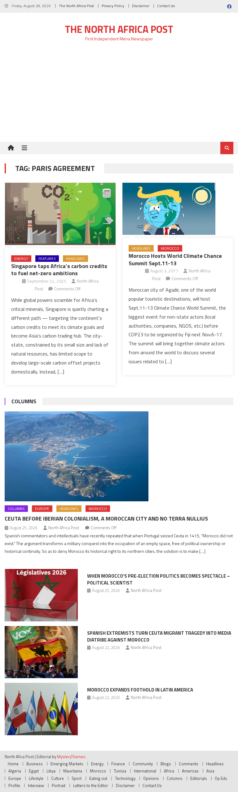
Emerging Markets (67, 764)
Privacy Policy (113, 6)
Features (47, 259)
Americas (190, 771)
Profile (14, 785)
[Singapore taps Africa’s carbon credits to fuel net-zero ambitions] (60, 214)
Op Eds (221, 778)
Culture (57, 778)
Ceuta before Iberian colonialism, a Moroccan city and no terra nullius (106, 518)
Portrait (58, 785)
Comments (188, 764)
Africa (169, 771)
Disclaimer (140, 6)
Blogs (166, 764)
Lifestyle (36, 778)
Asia (210, 771)
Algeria (14, 771)
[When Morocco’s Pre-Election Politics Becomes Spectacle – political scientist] (41, 595)
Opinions (151, 778)
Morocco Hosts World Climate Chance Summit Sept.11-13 (175, 259)
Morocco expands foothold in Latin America (140, 689)
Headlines (75, 259)
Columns (23, 401)
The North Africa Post (76, 6)
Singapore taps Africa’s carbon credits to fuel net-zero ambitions (59, 269)
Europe (42, 509)
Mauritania (72, 771)
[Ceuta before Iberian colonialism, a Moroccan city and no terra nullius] (119, 456)
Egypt (34, 771)
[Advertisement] (119, 95)
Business (34, 764)
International (145, 771)
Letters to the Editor (90, 785)
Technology (125, 778)
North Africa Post (63, 528)
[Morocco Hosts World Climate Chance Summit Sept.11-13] (177, 209)
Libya (50, 771)
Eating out (98, 778)
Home (13, 764)
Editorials (198, 778)
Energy (21, 259)
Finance (118, 764)
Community (143, 764)
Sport (77, 778)
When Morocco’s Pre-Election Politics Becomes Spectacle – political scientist (158, 579)
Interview (36, 785)
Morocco (170, 248)
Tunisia (120, 771)
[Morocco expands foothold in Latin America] (41, 709)
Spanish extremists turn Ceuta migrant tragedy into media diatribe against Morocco (159, 636)
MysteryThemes (71, 757)
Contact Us (166, 6)
